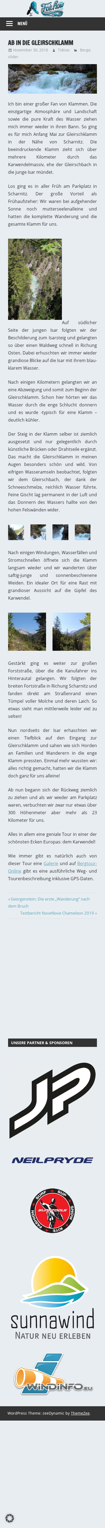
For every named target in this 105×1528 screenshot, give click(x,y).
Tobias (64, 49)
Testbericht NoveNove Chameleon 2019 (57, 913)
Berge (85, 49)
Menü (22, 24)
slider (13, 56)
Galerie (51, 863)
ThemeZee (80, 1413)
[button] (9, 1518)
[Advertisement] (52, 977)
